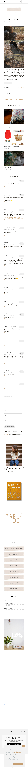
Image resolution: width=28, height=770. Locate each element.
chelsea (6, 370)
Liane (5, 301)
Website (5, 420)
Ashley (6, 383)
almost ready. (8, 167)
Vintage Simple (8, 352)
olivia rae (7, 180)
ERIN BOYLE (7, 93)
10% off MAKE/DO (18, 764)
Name (5, 410)
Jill (5, 193)
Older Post (20, 99)
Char (5, 313)
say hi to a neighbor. (9, 610)
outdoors (7, 83)
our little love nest (10, 227)
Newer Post (8, 99)
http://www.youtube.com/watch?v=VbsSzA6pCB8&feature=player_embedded (15, 217)
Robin (6, 255)
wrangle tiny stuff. (8, 603)
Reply (21, 180)
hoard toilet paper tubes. (10, 605)
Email (5, 415)
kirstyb (6, 340)
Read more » (7, 472)
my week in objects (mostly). (12, 125)
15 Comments (6, 87)
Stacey (6, 242)
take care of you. (8, 608)
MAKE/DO (17, 752)
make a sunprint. (8, 600)
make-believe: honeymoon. (11, 146)
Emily (5, 209)
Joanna (6, 287)
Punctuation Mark (10, 326)
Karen (6, 273)
